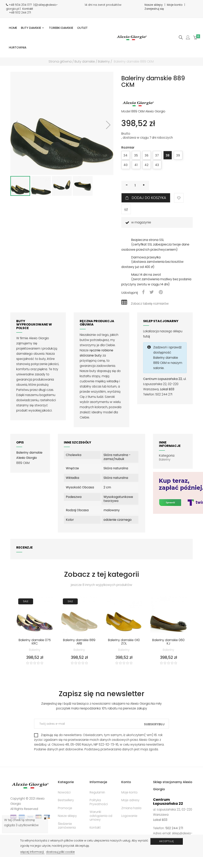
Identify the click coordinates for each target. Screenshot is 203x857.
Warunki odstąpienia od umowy (101, 816)
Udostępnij (143, 292)
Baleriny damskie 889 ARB (79, 642)
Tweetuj (151, 292)
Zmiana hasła (131, 808)
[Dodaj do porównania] (126, 209)
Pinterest (161, 292)
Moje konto (175, 5)
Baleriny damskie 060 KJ (168, 642)
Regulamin (97, 792)
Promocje (65, 808)
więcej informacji (32, 852)
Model (125, 111)
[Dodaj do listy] (179, 198)
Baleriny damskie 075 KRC (35, 642)
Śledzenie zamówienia (67, 826)
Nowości (64, 792)
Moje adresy (130, 800)
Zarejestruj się (154, 9)
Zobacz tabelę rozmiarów (150, 303)
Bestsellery (66, 800)
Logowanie (129, 816)
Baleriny (164, 459)
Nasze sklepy (154, 5)
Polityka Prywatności (99, 802)
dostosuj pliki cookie (60, 852)
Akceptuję (166, 841)
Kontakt (27, 9)
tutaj (146, 336)
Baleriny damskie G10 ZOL (124, 642)
